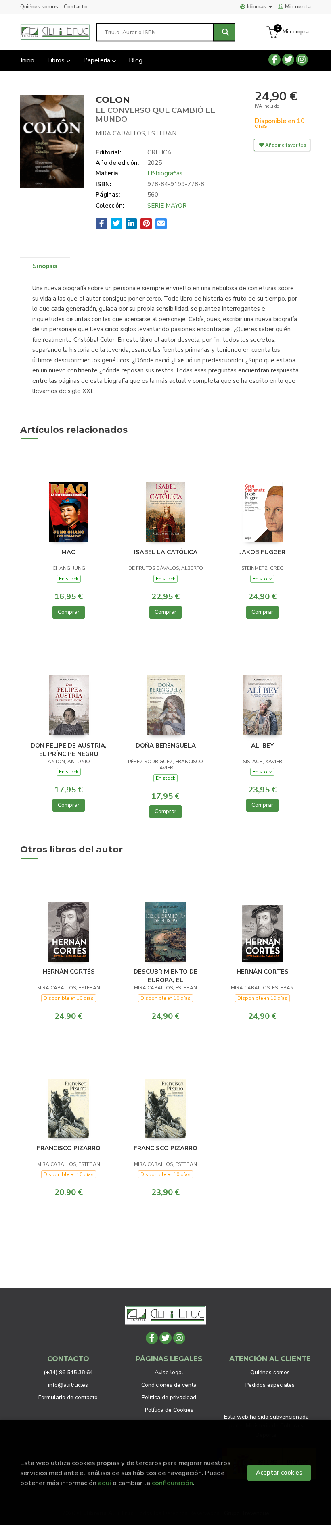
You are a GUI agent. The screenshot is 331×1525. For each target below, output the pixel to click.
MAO (68, 552)
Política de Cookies (169, 1410)
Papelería (97, 60)
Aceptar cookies (279, 1473)
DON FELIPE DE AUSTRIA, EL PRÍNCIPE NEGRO (69, 750)
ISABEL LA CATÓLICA (165, 552)
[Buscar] (224, 32)
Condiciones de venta (169, 1385)
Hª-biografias (164, 173)
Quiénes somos (39, 6)
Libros (56, 60)
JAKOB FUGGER (262, 552)
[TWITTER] (288, 60)
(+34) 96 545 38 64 (68, 1372)
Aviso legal (169, 1372)
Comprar (69, 612)
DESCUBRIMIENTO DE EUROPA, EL (165, 976)
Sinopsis (45, 266)
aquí (104, 1483)
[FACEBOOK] (274, 60)
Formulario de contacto (68, 1397)
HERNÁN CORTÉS (69, 972)
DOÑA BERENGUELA (166, 746)
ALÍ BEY (262, 746)
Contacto (76, 6)
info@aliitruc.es (68, 1385)
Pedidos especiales (270, 1385)
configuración (172, 1483)
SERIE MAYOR (166, 206)
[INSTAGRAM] (302, 60)
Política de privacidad (169, 1397)
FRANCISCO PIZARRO (69, 1148)
